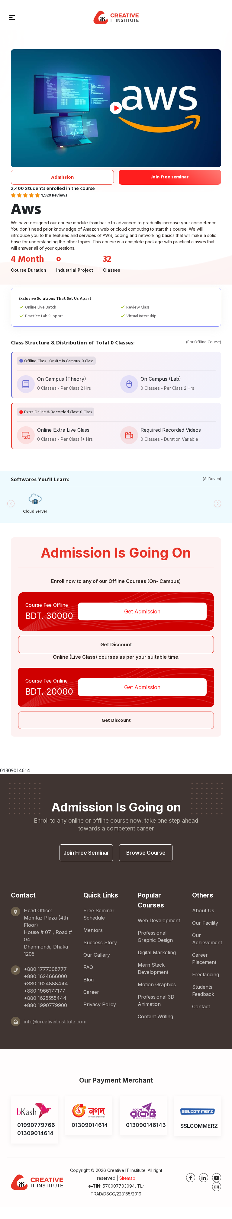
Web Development (159, 920)
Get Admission (142, 611)
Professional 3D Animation (156, 1000)
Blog (88, 980)
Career (91, 992)
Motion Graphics (157, 984)
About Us (203, 910)
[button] (12, 17)
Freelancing (205, 974)
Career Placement (204, 958)
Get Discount (116, 644)
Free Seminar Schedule (98, 914)
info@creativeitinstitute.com (55, 1021)
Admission (62, 177)
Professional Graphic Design (155, 936)
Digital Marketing (157, 952)
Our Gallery (96, 955)
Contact (201, 1006)
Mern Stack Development (153, 968)
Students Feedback (203, 990)
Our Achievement (207, 938)
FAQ (88, 967)
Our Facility (205, 923)
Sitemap (127, 1178)
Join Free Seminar (86, 853)
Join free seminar (170, 177)
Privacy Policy (99, 1004)
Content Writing (155, 1016)
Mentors (93, 930)
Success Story (100, 942)
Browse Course (146, 853)
